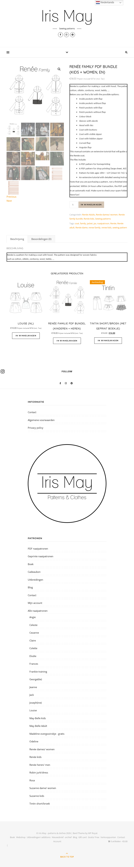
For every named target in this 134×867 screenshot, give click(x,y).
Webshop (20, 837)
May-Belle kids (37, 718)
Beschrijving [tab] (17, 239)
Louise (33, 710)
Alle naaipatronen (38, 610)
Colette (33, 648)
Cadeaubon (34, 571)
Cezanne (34, 632)
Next (9, 200)
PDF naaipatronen (38, 548)
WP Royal (92, 833)
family (83, 223)
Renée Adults (88, 214)
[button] (59, 69)
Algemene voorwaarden (41, 420)
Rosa (32, 780)
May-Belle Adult (38, 725)
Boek (31, 564)
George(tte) (35, 679)
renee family (94, 227)
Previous (11, 196)
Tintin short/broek (39, 803)
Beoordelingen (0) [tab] (41, 239)
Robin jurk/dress (38, 772)
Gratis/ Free (93, 837)
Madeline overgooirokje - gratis (46, 733)
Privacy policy (35, 427)
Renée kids (89, 218)
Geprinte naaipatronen (40, 556)
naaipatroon (103, 223)
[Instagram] (2, 371)
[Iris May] (67, 17)
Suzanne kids (36, 795)
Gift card (82, 837)
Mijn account (35, 602)
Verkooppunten (108, 837)
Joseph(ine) (35, 702)
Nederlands (107, 2)
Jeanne (33, 687)
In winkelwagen (91, 204)
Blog (30, 587)
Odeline (33, 741)
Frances (33, 663)
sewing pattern (119, 227)
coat (77, 223)
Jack (31, 694)
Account (57, 841)
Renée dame (81, 227)
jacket (90, 223)
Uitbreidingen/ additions (38, 837)
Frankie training (38, 671)
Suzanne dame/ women (42, 788)
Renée (113, 223)
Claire (32, 640)
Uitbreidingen (35, 579)
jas (95, 223)
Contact (32, 412)
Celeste (33, 625)
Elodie (32, 656)
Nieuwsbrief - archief (62, 837)
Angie (32, 617)
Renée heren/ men (39, 764)
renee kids (106, 227)
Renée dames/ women (107, 214)
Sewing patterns (103, 218)
